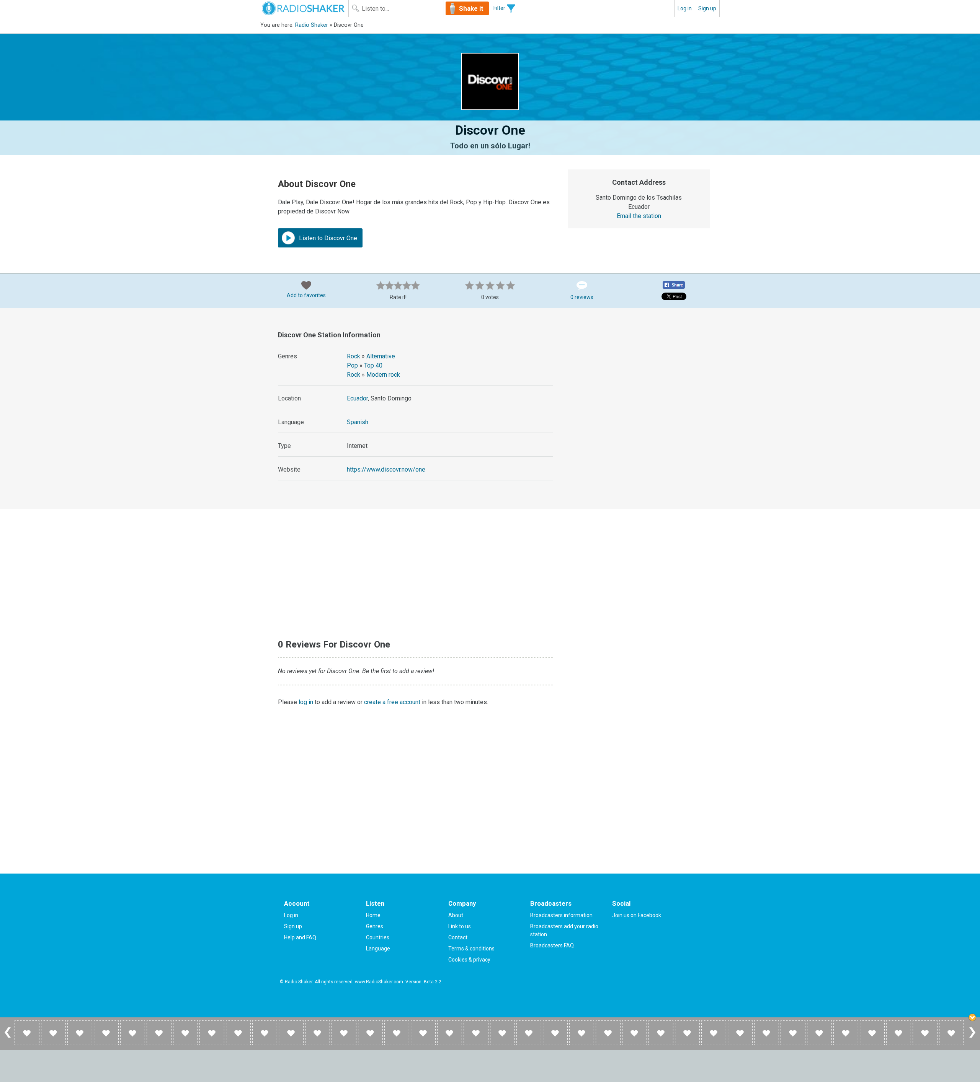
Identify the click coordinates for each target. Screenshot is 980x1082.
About (455, 915)
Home (373, 915)
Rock (353, 356)
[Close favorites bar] (972, 1017)
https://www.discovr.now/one (386, 469)
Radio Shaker (311, 25)
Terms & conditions (471, 948)
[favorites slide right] (972, 1037)
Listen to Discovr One (327, 238)
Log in (685, 8)
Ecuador (357, 398)
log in (306, 702)
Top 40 (373, 365)
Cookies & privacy (469, 960)
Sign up (707, 8)
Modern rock (383, 374)
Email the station (639, 216)
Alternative (380, 356)
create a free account (392, 702)
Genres (374, 926)
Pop (352, 365)
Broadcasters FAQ (552, 945)
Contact (457, 937)
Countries (377, 937)
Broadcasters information (561, 915)
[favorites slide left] (7, 1037)
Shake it (471, 8)
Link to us (459, 926)
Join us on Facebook (636, 915)
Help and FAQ (300, 937)
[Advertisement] (639, 375)
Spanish (357, 422)
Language (378, 948)
